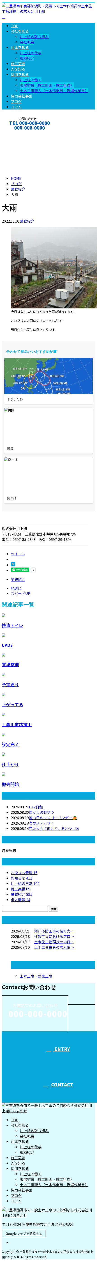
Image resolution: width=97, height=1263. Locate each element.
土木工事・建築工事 (36, 976)
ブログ (16, 101)
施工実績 (18, 63)
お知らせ (21, 878)
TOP (14, 25)
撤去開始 (10, 784)
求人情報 (20, 899)
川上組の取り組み (34, 36)
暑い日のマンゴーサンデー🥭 (53, 817)
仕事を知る (20, 47)
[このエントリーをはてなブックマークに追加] (13, 565)
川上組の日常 (25, 883)
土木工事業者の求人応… (54, 947)
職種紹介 (27, 58)
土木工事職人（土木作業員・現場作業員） (54, 90)
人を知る (18, 69)
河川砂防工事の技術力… (54, 931)
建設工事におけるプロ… (54, 936)
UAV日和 (36, 806)
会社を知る (20, 31)
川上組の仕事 (31, 52)
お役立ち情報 (24, 872)
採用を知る (20, 74)
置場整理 (10, 664)
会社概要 (27, 42)
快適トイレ (12, 625)
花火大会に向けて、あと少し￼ (54, 828)
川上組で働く (31, 79)
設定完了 (10, 744)
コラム (16, 106)
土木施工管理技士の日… (54, 941)
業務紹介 (27, 221)
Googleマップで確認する (24, 1233)
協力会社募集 (21, 96)
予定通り (10, 684)
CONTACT (17, 134)
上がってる (12, 704)
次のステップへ (41, 823)
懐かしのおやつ (41, 812)
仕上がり (10, 764)
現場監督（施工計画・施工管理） (47, 85)
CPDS (7, 645)
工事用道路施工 (17, 724)
